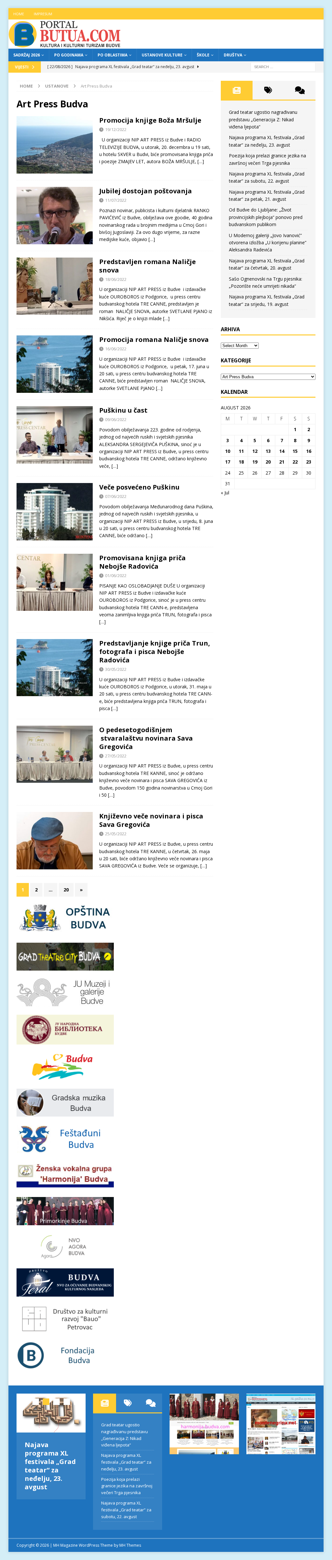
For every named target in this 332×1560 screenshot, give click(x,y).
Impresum (43, 13)
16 (308, 451)
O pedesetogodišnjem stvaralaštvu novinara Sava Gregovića (146, 738)
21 (281, 462)
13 (268, 451)
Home (18, 13)
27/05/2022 (115, 756)
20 (66, 890)
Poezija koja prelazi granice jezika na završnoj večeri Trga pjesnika (126, 1486)
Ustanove (56, 86)
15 (295, 451)
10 (227, 451)
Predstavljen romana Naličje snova (147, 265)
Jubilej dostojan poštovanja (145, 191)
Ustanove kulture (162, 55)
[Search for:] (283, 66)
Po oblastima (112, 55)
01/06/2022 (115, 575)
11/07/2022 (115, 200)
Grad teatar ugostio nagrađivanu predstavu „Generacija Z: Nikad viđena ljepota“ (263, 119)
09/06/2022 (115, 419)
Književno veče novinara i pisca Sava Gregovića (151, 820)
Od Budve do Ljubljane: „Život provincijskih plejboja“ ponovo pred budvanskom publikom (265, 217)
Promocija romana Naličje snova (154, 339)
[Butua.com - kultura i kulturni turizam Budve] (65, 45)
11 (241, 451)
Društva (233, 55)
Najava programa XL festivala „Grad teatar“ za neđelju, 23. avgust (50, 1465)
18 (241, 462)
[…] (200, 161)
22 (295, 462)
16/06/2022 (115, 349)
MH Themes (130, 1545)
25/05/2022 (115, 834)
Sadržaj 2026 (26, 55)
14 (281, 451)
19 (254, 462)
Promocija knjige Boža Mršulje (150, 120)
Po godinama (68, 55)
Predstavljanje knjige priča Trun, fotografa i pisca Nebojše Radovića (154, 651)
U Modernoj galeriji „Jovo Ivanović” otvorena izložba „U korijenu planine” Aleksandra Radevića (267, 242)
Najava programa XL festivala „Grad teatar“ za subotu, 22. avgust (126, 1509)
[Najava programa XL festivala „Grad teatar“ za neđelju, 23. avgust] (51, 1413)
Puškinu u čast (123, 410)
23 (308, 462)
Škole (203, 55)
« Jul (225, 493)
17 (227, 462)
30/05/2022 (115, 669)
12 (254, 451)
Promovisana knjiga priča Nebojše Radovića (142, 562)
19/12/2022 (115, 129)
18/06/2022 (115, 279)
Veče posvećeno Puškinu (139, 487)
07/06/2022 (115, 496)
